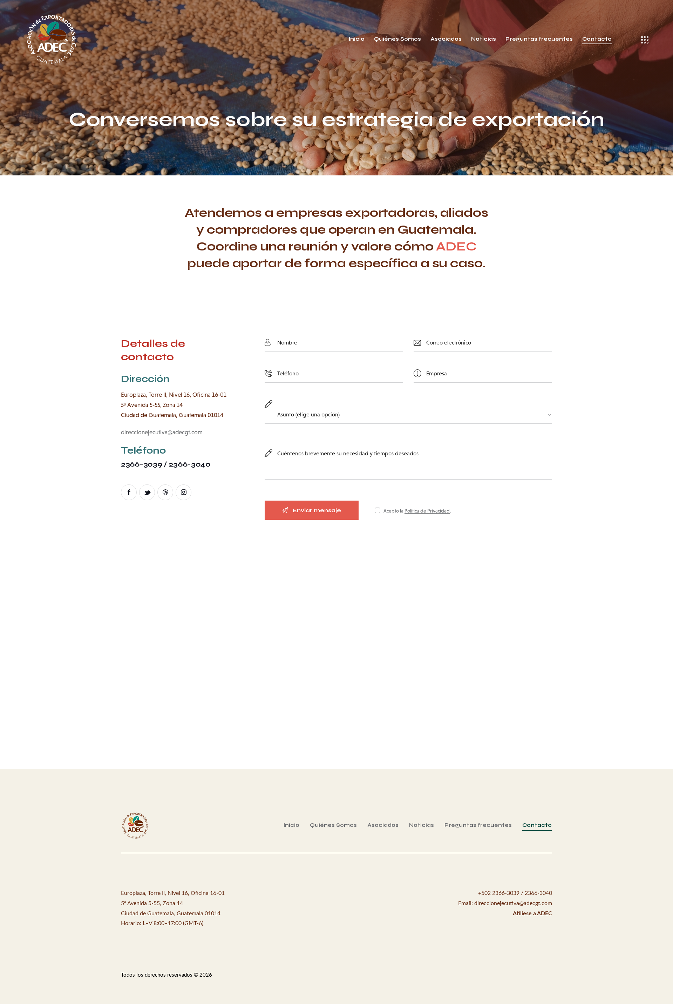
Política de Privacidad (427, 511)
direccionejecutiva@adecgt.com (162, 432)
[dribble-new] (165, 492)
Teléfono (143, 450)
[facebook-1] (129, 492)
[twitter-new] (147, 492)
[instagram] (183, 492)
